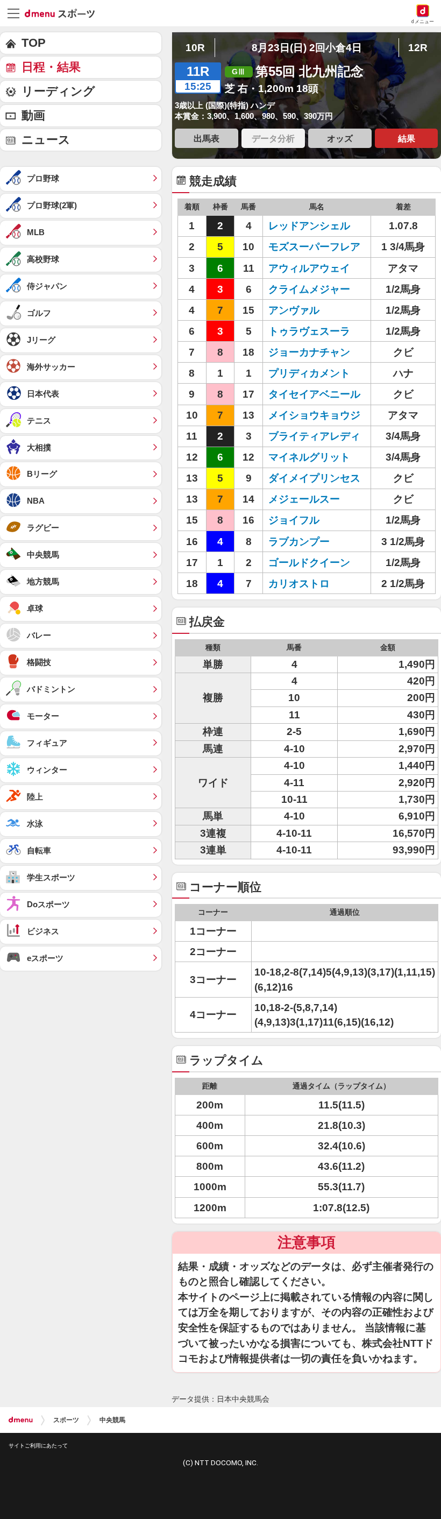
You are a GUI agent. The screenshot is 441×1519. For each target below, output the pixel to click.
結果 (406, 138)
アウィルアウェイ (309, 268)
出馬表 (206, 138)
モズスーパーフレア (314, 246)
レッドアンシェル (309, 225)
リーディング (58, 91)
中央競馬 (112, 1420)
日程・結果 (51, 67)
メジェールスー (304, 499)
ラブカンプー (299, 541)
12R (418, 47)
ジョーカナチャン (309, 352)
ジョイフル (293, 520)
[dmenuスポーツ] (64, 13)
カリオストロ (299, 583)
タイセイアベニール (314, 394)
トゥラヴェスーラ (309, 331)
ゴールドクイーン (309, 562)
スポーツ (66, 1420)
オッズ (340, 138)
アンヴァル (293, 310)
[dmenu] (20, 1420)
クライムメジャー (309, 289)
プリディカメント (309, 373)
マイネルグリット (309, 457)
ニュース (46, 139)
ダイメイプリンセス (314, 478)
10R (195, 47)
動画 (33, 115)
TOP (34, 43)
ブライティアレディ (314, 436)
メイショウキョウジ (314, 415)
